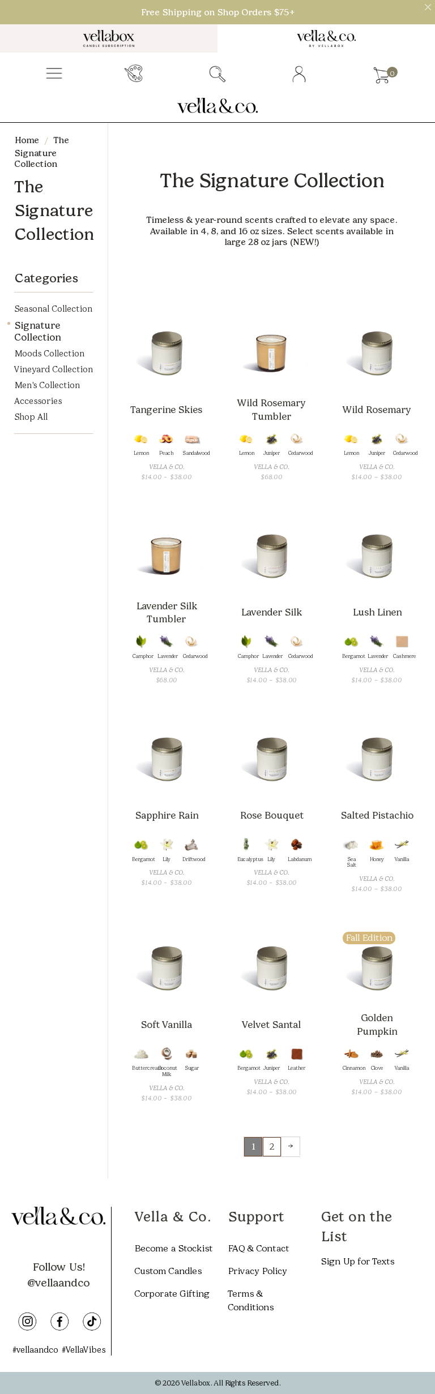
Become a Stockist (173, 1248)
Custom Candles (168, 1271)
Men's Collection (47, 385)
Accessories (38, 401)
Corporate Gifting (172, 1293)
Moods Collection (49, 353)
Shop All (31, 417)
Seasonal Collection (53, 309)
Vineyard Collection (53, 369)
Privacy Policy (257, 1271)
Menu (54, 74)
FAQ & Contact (258, 1248)
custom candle (135, 74)
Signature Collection (37, 331)
